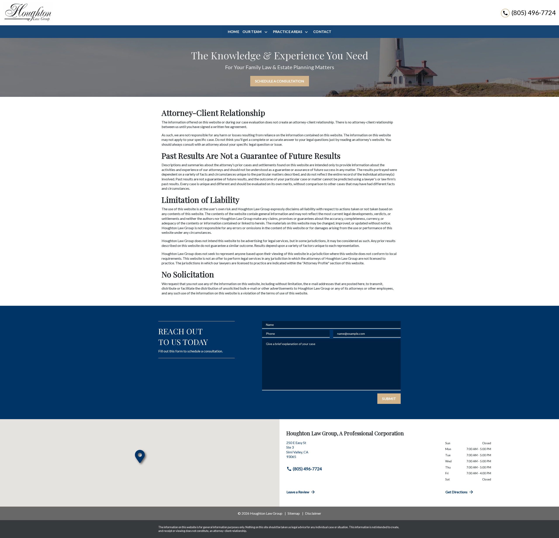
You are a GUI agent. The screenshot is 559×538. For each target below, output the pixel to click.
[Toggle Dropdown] (266, 32)
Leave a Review (297, 492)
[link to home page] (28, 13)
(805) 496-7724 (307, 468)
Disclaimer (313, 513)
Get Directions (456, 492)
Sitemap (294, 513)
